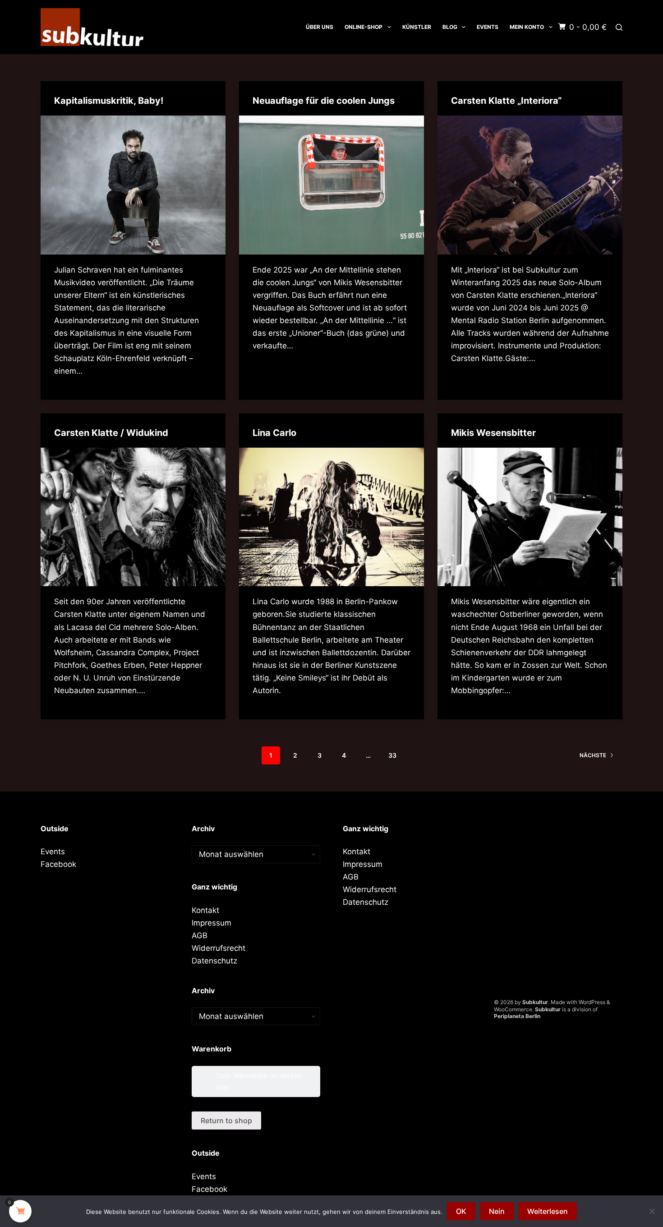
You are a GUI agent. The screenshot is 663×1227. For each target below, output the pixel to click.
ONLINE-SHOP (363, 26)
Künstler (416, 26)
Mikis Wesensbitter (493, 432)
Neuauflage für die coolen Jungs (324, 100)
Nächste (593, 755)
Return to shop (226, 1120)
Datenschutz (214, 960)
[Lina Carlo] (331, 517)
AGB (199, 935)
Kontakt (205, 910)
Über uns (319, 26)
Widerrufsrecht (218, 948)
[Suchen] (619, 27)
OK (461, 1211)
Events (487, 26)
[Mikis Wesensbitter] (529, 517)
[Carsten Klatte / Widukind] (133, 517)
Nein (497, 1211)
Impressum (211, 922)
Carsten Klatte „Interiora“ (506, 100)
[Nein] (651, 1211)
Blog (449, 26)
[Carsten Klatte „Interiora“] (529, 185)
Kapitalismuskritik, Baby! (108, 100)
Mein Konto (527, 26)
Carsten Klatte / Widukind (111, 432)
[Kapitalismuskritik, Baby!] (133, 185)
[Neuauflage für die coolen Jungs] (331, 185)
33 (392, 755)
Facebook (58, 864)
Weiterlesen (547, 1211)
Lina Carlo (274, 432)
